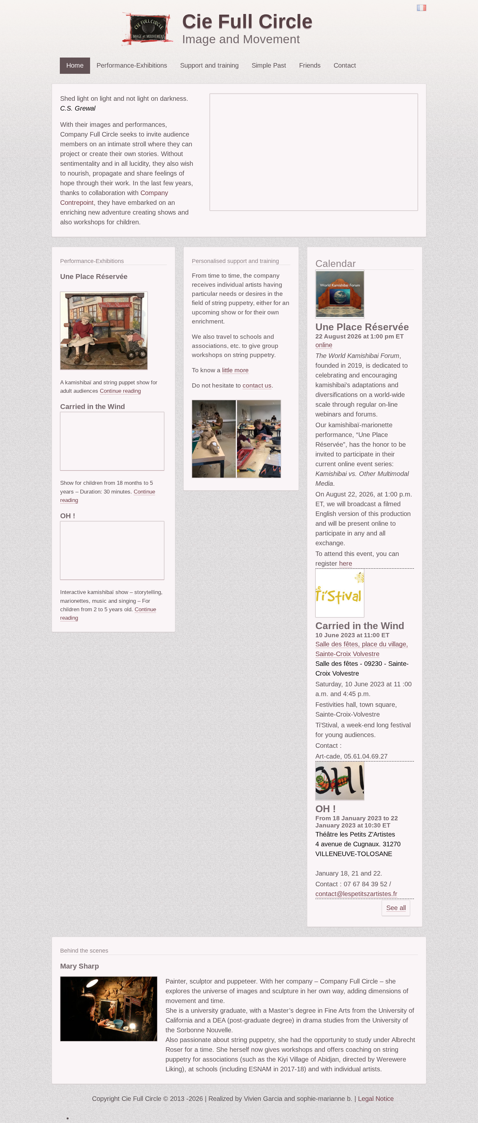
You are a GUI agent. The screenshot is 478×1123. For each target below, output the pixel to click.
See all (396, 907)
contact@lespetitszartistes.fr (356, 893)
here (345, 563)
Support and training (209, 65)
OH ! (67, 516)
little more (235, 370)
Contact (345, 65)
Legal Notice (376, 1098)
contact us (257, 385)
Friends (310, 65)
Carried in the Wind (92, 407)
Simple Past (269, 65)
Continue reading (120, 391)
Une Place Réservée (93, 276)
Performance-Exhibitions (132, 65)
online (323, 345)
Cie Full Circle (247, 21)
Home (75, 65)
